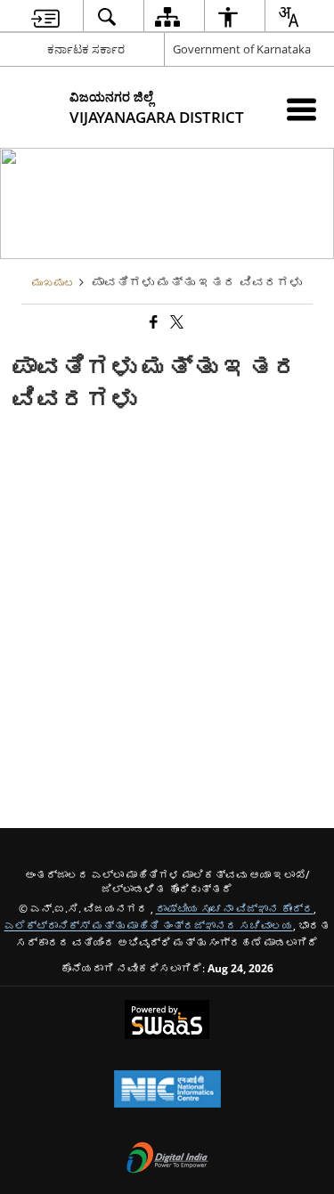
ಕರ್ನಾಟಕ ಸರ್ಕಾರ (86, 49)
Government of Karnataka (242, 49)
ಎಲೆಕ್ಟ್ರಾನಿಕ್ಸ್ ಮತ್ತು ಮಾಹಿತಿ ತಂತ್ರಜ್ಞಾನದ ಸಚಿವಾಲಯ (148, 925)
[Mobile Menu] (301, 109)
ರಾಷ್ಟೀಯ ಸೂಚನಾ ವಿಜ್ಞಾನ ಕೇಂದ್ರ (235, 908)
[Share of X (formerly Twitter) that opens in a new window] (175, 322)
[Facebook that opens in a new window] (152, 322)
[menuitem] (45, 16)
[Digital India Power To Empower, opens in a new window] (167, 1159)
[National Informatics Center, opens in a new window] (167, 1091)
